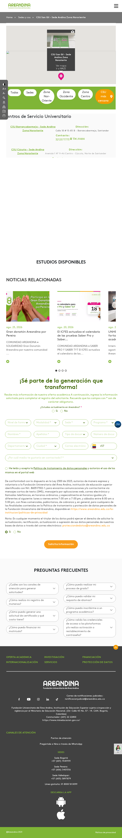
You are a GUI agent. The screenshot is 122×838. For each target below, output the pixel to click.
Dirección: (82, 127)
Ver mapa (61, 66)
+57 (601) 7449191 (61, 761)
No (66, 411)
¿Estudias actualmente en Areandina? (61, 407)
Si (57, 411)
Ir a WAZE (61, 69)
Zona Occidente (66, 94)
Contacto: (63, 136)
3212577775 (63, 140)
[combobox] (36, 423)
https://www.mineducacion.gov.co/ (61, 720)
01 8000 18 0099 (69, 784)
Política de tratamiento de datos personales (60, 468)
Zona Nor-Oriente (47, 96)
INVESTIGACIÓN (54, 657)
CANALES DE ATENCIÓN (21, 733)
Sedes (30, 92)
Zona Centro (85, 94)
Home (9, 17)
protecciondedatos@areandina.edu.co (86, 526)
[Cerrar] (72, 32)
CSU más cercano (103, 96)
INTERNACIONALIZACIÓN (22, 662)
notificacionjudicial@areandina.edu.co (85, 699)
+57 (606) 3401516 (61, 770)
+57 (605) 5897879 (61, 779)
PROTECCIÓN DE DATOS (97, 662)
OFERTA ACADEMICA (18, 657)
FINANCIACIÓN (91, 657)
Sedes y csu (24, 17)
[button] (4, 84)
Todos (14, 92)
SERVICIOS (50, 662)
